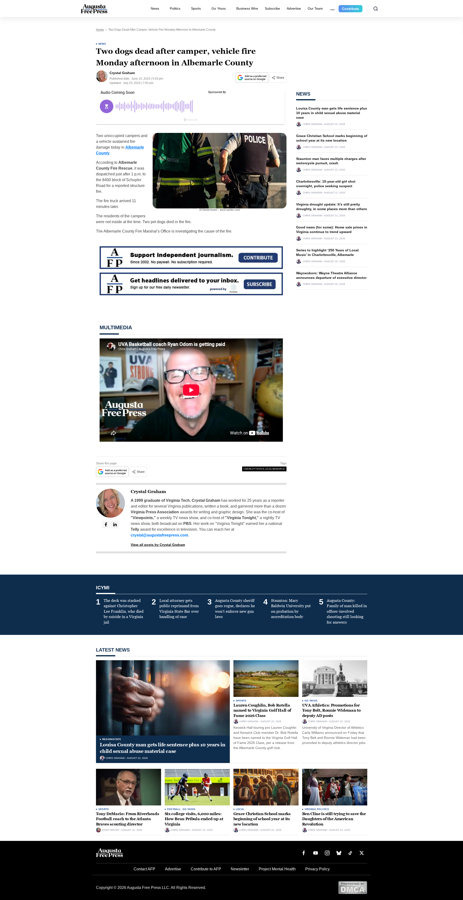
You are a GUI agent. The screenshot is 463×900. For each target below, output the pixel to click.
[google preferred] (252, 77)
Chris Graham (312, 124)
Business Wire (247, 8)
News (155, 8)
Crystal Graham (148, 492)
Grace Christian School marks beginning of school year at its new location (262, 819)
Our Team (315, 8)
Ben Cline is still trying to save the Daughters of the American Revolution (334, 819)
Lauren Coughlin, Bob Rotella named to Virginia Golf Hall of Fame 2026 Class (262, 710)
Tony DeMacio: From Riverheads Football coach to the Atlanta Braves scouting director (127, 819)
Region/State (111, 739)
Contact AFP (144, 869)
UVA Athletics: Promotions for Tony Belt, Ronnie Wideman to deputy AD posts (331, 710)
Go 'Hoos (311, 700)
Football (174, 809)
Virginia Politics (317, 809)
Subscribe (272, 8)
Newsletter (240, 869)
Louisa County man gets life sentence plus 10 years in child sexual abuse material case (331, 112)
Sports (196, 8)
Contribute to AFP (206, 869)
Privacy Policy (317, 869)
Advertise (294, 8)
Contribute (350, 9)
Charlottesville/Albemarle (264, 468)
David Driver (110, 830)
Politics (175, 8)
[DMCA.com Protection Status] (352, 887)
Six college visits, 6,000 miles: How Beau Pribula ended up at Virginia (194, 819)
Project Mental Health (277, 869)
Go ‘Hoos (218, 8)
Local (240, 809)
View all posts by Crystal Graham (158, 545)
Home (100, 29)
